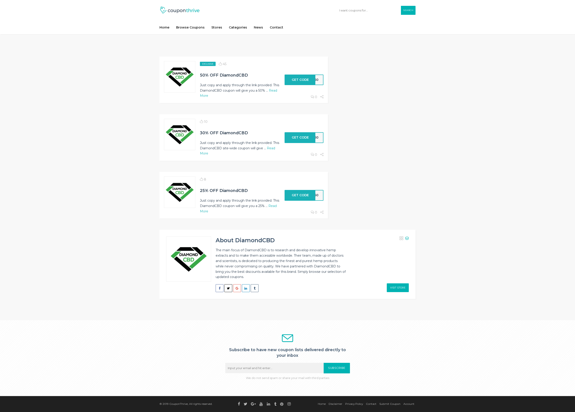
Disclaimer (335, 403)
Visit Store (397, 287)
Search (408, 10)
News (258, 27)
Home (164, 27)
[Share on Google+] (237, 288)
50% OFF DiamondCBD (224, 75)
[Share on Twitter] (228, 288)
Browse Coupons (190, 27)
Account (408, 403)
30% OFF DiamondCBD (224, 132)
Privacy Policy (354, 403)
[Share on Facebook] (219, 288)
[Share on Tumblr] (255, 288)
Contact (276, 27)
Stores (216, 27)
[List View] (407, 238)
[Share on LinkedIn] (246, 288)
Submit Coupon (389, 403)
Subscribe (336, 368)
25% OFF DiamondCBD (224, 190)
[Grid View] (401, 238)
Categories (238, 27)
